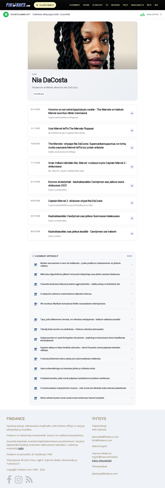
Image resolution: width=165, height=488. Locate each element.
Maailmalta (137, 5)
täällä (21, 448)
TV (107, 5)
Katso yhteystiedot (102, 460)
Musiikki (115, 5)
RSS (156, 5)
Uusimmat (74, 5)
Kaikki (129, 256)
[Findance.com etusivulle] (18, 5)
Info (149, 5)
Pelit (125, 5)
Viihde (86, 5)
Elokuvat (97, 5)
